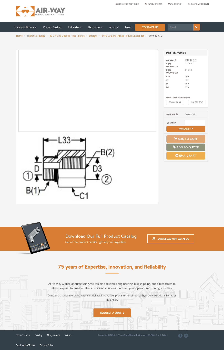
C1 (167, 80)
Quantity (171, 122)
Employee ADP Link (25, 345)
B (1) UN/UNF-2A (172, 65)
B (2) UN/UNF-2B (172, 71)
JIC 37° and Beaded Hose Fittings (67, 35)
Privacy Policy (46, 345)
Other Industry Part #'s (178, 97)
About (113, 27)
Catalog (38, 335)
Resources (94, 27)
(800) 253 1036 (23, 335)
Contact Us (150, 27)
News (128, 27)
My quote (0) (154, 3)
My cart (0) (176, 3)
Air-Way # (171, 60)
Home (19, 35)
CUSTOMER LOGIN (199, 3)
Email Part (187, 156)
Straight (93, 35)
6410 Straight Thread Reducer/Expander (123, 35)
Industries (74, 27)
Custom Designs (52, 27)
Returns (68, 335)
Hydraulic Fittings (24, 27)
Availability (172, 114)
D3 (167, 87)
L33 (168, 76)
